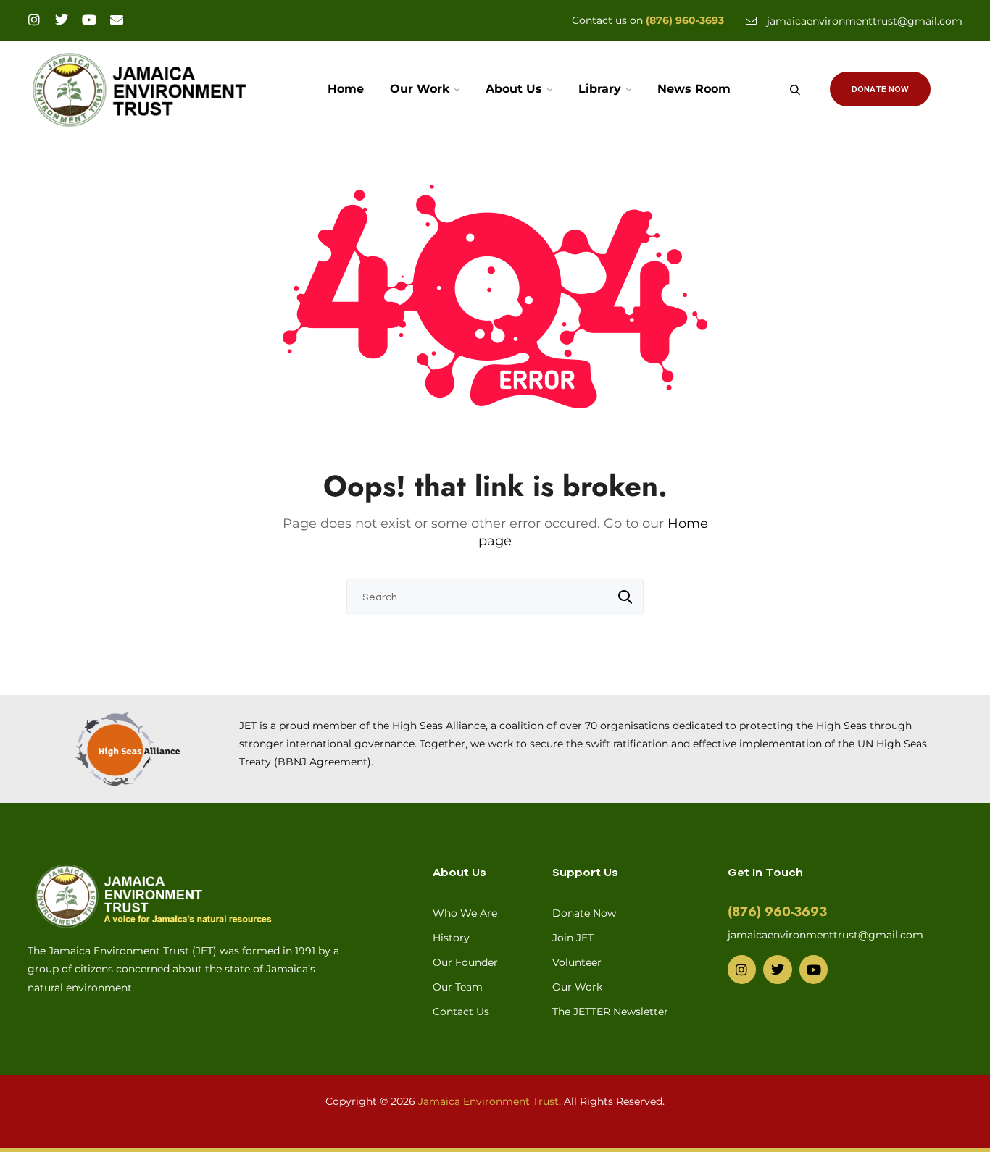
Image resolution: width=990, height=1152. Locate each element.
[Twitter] (61, 19)
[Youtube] (89, 19)
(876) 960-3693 (685, 20)
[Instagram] (34, 19)
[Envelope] (116, 19)
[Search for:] (495, 596)
